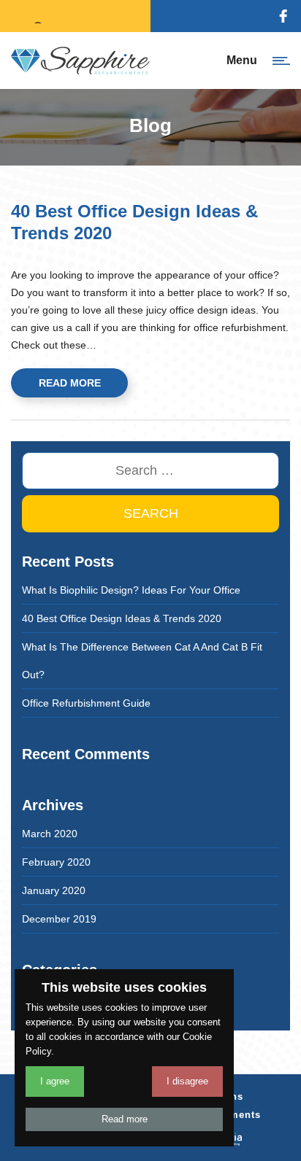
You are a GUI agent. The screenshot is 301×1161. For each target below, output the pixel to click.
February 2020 (56, 862)
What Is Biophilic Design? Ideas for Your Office (131, 590)
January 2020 (53, 890)
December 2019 (59, 919)
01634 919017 (85, 15)
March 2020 (49, 833)
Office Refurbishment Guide (86, 703)
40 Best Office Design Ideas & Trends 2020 (121, 618)
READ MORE (70, 383)
